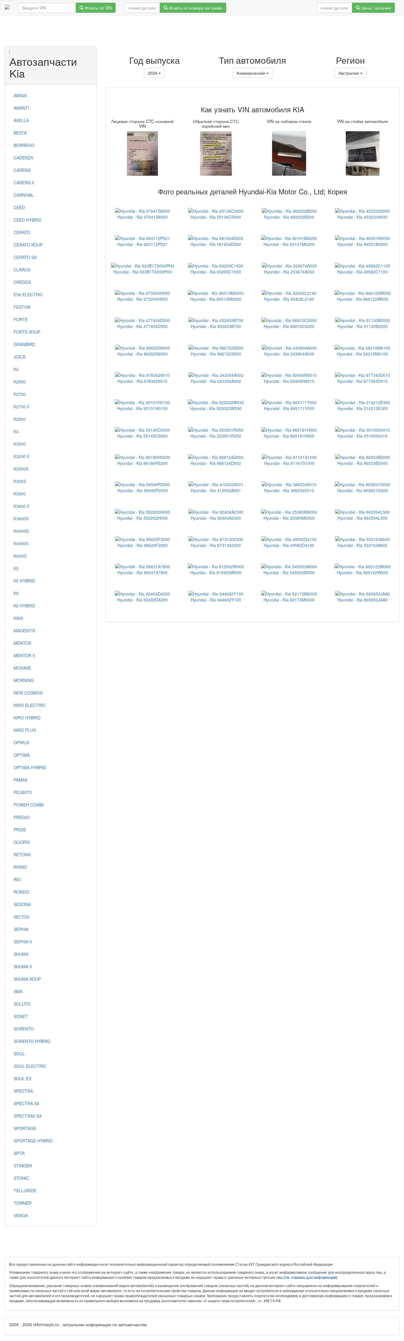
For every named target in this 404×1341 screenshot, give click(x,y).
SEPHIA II (23, 942)
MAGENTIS (24, 630)
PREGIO (22, 817)
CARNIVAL (24, 195)
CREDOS (22, 282)
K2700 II (21, 406)
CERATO (22, 232)
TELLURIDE (25, 1190)
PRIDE (20, 830)
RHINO (20, 867)
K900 (18, 618)
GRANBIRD (24, 344)
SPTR (19, 1153)
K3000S (21, 469)
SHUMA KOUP (27, 979)
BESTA (20, 133)
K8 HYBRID (24, 606)
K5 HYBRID (24, 581)
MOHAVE (22, 668)
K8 (16, 593)
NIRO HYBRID (27, 718)
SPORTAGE (25, 1128)
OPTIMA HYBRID (30, 767)
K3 (16, 431)
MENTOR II (24, 655)
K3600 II (21, 506)
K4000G (21, 531)
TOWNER (23, 1203)
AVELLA (21, 120)
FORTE (21, 319)
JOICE (20, 357)
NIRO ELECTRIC (30, 705)
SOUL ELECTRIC (30, 1066)
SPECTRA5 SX (28, 1116)
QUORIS (22, 842)
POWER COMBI (29, 805)
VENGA (21, 1215)
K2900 (20, 419)
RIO (17, 879)
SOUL (19, 1054)
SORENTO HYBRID (32, 1041)
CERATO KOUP (28, 245)
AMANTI (21, 108)
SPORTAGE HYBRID (33, 1141)
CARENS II (24, 182)
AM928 (20, 95)
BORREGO (24, 145)
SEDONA (22, 904)
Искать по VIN (98, 8)
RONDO (21, 892)
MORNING (24, 680)
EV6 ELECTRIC (28, 294)
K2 (16, 369)
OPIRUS (21, 742)
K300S (20, 481)
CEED (19, 207)
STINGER (23, 1166)
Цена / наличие (375, 8)
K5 (16, 568)
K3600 (20, 494)
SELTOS (21, 917)
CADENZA (23, 158)
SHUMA (21, 954)
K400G (20, 556)
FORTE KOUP (27, 332)
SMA (18, 991)
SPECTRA (23, 1091)
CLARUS (22, 270)
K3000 (20, 444)
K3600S (21, 518)
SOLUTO (22, 1004)
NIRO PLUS (25, 730)
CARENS (22, 170)
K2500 (20, 382)
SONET (21, 1016)
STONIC (21, 1178)
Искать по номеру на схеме (195, 8)
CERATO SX (25, 257)
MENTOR (22, 643)
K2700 (20, 394)
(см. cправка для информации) (310, 1277)
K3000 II (21, 456)
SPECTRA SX (26, 1103)
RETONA (22, 854)
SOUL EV (22, 1078)
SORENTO (24, 1029)
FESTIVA (22, 307)
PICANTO (23, 792)
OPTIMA (22, 755)
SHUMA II (23, 966)
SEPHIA (21, 929)
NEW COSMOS (28, 693)
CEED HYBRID (27, 220)
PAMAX (21, 780)
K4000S (21, 543)
